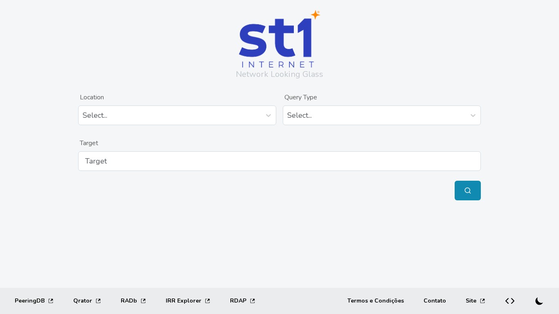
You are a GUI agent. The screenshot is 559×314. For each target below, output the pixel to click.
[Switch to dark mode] (539, 300)
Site (471, 301)
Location (92, 97)
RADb (129, 301)
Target (89, 143)
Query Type (300, 97)
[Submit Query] (468, 190)
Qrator (82, 301)
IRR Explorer (183, 301)
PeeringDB (30, 301)
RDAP (238, 301)
